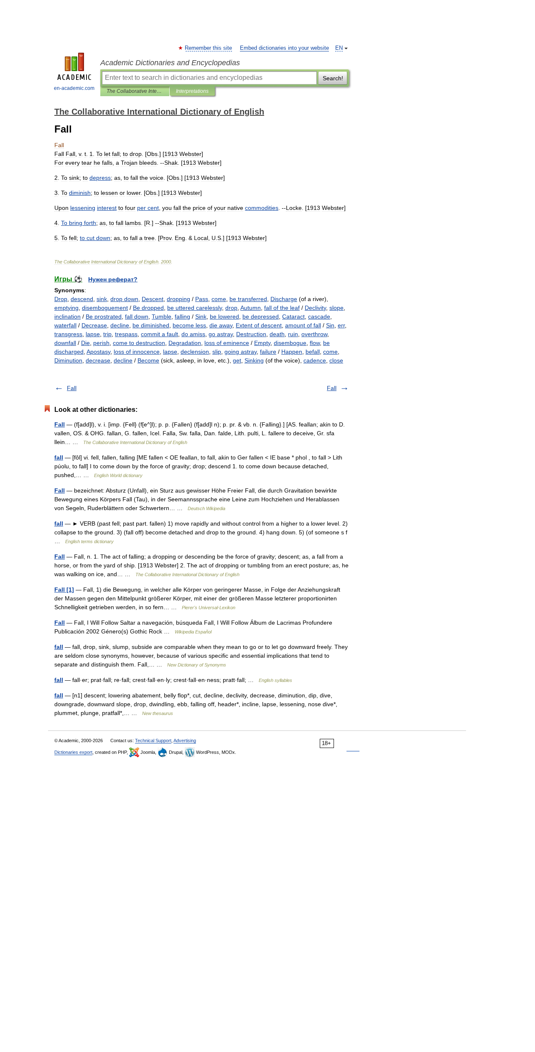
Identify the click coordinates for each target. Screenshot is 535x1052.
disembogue (290, 343)
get (237, 360)
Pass (201, 299)
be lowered (224, 316)
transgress (68, 334)
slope (336, 307)
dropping (178, 299)
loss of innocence (137, 351)
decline (119, 325)
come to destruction (139, 343)
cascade (319, 316)
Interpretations (192, 91)
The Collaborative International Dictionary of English (135, 91)
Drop (60, 299)
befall (313, 351)
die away (220, 325)
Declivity (315, 307)
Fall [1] (64, 589)
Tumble (161, 316)
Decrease (94, 325)
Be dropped (148, 307)
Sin (330, 325)
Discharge (283, 299)
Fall (71, 388)
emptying (66, 307)
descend (82, 299)
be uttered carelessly (194, 307)
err (341, 325)
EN (339, 48)
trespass (126, 334)
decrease (98, 360)
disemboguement (105, 307)
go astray (221, 334)
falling (182, 316)
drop (231, 307)
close (336, 360)
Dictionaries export (73, 752)
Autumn (250, 307)
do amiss (193, 334)
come (218, 299)
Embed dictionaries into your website (284, 48)
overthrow (314, 334)
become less (189, 325)
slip (216, 351)
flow (315, 343)
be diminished (150, 325)
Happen (291, 351)
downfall (65, 343)
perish (101, 343)
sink (102, 299)
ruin (293, 334)
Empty (262, 343)
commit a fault (159, 334)
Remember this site (209, 48)
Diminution (68, 360)
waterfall (65, 325)
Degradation (184, 343)
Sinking (254, 360)
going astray (240, 351)
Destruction (251, 334)
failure (268, 351)
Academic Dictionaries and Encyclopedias (170, 63)
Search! (333, 78)
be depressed (260, 316)
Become (148, 360)
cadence (314, 360)
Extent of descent (259, 325)
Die (85, 343)
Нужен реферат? (113, 279)
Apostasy (98, 351)
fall (58, 457)
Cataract (293, 316)
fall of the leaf (282, 307)
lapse (93, 334)
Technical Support (153, 740)
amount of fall (303, 325)
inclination (67, 316)
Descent (152, 299)
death (277, 334)
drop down (124, 299)
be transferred (248, 299)
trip (107, 334)
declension (195, 351)
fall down (136, 316)
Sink (200, 316)
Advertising (184, 740)
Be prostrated (104, 316)
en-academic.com (74, 88)
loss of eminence (226, 343)
